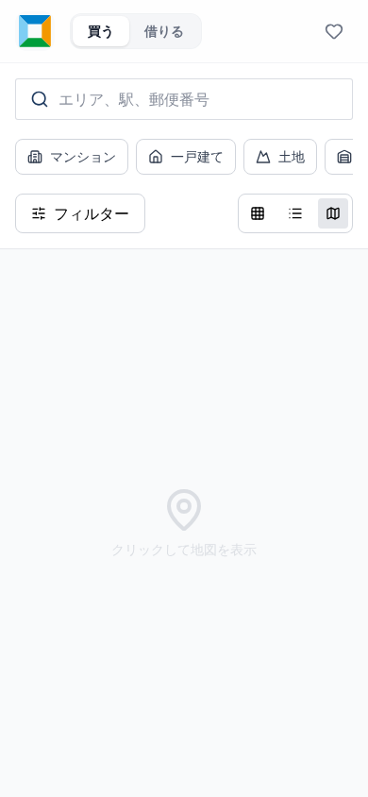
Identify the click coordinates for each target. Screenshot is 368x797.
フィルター (91, 213)
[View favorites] (334, 31)
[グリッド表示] (258, 213)
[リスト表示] (295, 213)
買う (101, 31)
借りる (164, 31)
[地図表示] (333, 213)
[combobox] (184, 99)
